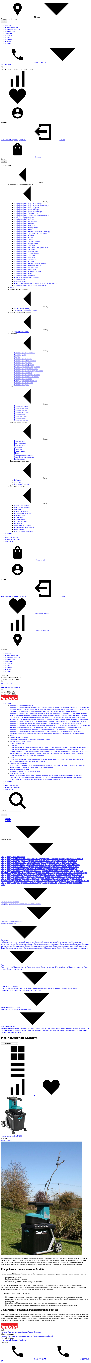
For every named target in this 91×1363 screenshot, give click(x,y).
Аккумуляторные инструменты (22, 705)
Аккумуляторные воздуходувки (26, 251)
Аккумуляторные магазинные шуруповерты (31, 247)
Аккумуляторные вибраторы (25, 257)
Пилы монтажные (21, 408)
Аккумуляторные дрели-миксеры (26, 209)
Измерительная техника (19, 737)
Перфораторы (19, 515)
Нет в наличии (6, 1140)
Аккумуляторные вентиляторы (26, 267)
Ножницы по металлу (22, 513)
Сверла (17, 357)
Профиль (22, 140)
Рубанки (17, 480)
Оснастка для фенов (21, 385)
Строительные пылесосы (23, 531)
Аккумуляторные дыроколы (24, 275)
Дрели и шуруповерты (22, 507)
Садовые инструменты (18, 763)
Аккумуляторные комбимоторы (26, 259)
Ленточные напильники (23, 525)
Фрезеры (17, 482)
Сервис (25, 1332)
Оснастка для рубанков (23, 379)
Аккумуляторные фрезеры (24, 239)
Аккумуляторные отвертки (24, 225)
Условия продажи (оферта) (43, 1336)
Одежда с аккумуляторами (24, 217)
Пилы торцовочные (21, 412)
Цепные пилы (19, 451)
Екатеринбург (10, 31)
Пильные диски (20, 355)
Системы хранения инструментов (27, 367)
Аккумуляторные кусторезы (25, 255)
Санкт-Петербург (11, 27)
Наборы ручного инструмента (25, 381)
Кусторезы (18, 449)
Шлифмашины (19, 519)
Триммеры (18, 447)
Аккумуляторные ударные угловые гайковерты (32, 205)
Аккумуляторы (20, 279)
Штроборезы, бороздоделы (24, 527)
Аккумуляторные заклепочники (26, 213)
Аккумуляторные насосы (23, 273)
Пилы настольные (21, 420)
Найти (4, 815)
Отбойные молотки (21, 511)
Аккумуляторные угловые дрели (26, 207)
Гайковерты (18, 517)
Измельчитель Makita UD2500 (12, 1136)
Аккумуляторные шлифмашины (26, 243)
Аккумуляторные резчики (24, 261)
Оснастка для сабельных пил (25, 361)
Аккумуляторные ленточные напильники (30, 285)
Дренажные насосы (21, 332)
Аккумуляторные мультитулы (25, 221)
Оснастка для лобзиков (23, 359)
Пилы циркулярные (21, 406)
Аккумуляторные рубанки (24, 237)
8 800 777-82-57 (40, 62)
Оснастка (13, 745)
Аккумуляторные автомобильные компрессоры (32, 215)
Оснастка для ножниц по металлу (27, 375)
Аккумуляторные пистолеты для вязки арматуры (32, 231)
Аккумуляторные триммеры (25, 245)
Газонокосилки (20, 443)
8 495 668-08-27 (7, 64)
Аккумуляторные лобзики (24, 219)
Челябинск (9, 33)
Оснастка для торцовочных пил (26, 369)
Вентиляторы (19, 529)
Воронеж (8, 39)
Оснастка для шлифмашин (24, 365)
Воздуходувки (19, 441)
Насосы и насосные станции (20, 741)
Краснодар (9, 35)
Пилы (12, 757)
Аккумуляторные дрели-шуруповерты (28, 211)
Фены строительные (22, 505)
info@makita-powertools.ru (10, 687)
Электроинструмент (17, 773)
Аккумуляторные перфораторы (26, 227)
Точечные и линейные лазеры (25, 311)
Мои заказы (5, 140)
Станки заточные (20, 521)
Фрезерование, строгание (19, 769)
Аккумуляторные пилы (23, 229)
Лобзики (17, 509)
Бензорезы (18, 523)
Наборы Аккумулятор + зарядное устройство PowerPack (35, 283)
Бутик (12, 287)
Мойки (17, 453)
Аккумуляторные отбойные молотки (28, 265)
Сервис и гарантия (12, 539)
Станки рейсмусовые (22, 484)
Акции (8, 535)
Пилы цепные (19, 414)
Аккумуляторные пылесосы (24, 235)
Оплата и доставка (12, 537)
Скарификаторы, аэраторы (24, 457)
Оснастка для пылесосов (23, 383)
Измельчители (19, 445)
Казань (8, 43)
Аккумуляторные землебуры (25, 269)
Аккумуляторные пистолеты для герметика (30, 263)
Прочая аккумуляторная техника (26, 277)
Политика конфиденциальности (20, 1336)
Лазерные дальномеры (22, 309)
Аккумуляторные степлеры (24, 249)
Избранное (14, 140)
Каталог (4, 1332)
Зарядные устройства (22, 281)
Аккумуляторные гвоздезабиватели (27, 241)
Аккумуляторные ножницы (24, 223)
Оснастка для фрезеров (23, 363)
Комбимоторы (19, 459)
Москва (8, 25)
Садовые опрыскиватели (23, 455)
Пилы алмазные (20, 418)
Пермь (7, 37)
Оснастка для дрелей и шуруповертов (28, 371)
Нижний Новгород (12, 29)
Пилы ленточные (20, 416)
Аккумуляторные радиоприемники (27, 271)
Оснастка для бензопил (23, 373)
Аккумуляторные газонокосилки (26, 253)
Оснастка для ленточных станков (26, 377)
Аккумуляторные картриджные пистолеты (30, 233)
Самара (8, 41)
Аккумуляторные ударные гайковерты (28, 203)
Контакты (9, 541)
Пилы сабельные (20, 410)
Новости (8, 533)
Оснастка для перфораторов (24, 353)
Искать (4, 21)
